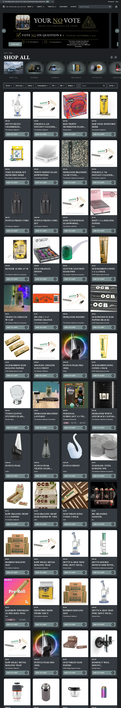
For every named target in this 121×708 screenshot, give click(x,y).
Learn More (15, 44)
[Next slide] (117, 31)
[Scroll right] (115, 57)
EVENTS (73, 7)
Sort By (111, 85)
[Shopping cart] (116, 7)
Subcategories (42, 85)
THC (53, 85)
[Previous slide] (4, 31)
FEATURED (63, 7)
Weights (70, 85)
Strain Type (19, 85)
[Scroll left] (111, 57)
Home (5, 53)
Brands (8, 85)
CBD (61, 85)
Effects (30, 85)
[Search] (110, 7)
